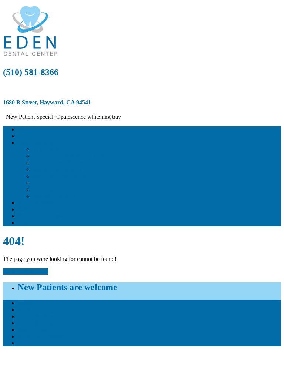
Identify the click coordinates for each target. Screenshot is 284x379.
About (25, 136)
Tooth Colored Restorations (65, 163)
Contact (27, 222)
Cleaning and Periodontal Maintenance (78, 156)
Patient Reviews (36, 202)
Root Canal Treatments (59, 176)
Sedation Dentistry (54, 196)
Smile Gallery (34, 209)
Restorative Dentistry (57, 169)
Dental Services (36, 143)
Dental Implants (51, 183)
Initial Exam (47, 149)
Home (25, 129)
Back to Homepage (25, 271)
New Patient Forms (40, 216)
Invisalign (44, 189)
